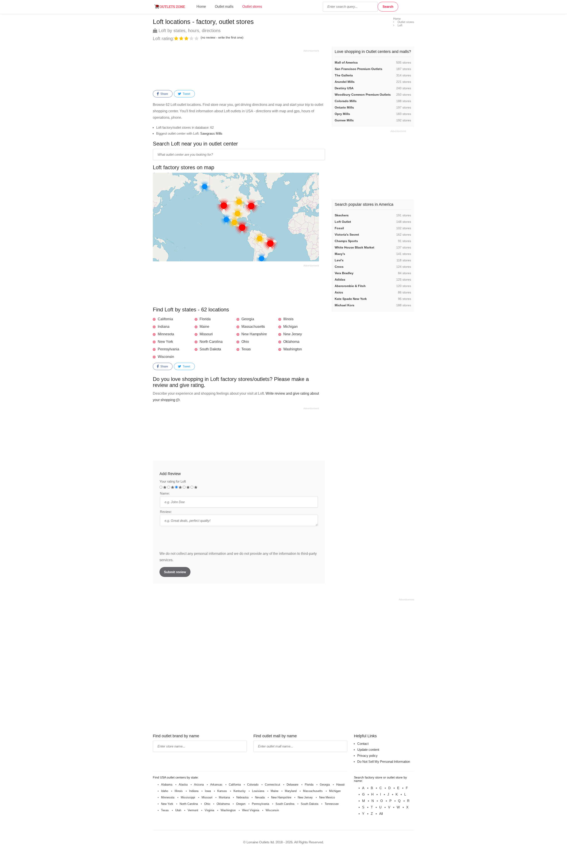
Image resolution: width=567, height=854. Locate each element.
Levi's (339, 260)
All (381, 813)
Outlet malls (224, 6)
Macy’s (340, 254)
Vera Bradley (344, 273)
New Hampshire (254, 334)
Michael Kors (344, 305)
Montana (224, 797)
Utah (178, 810)
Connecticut (272, 784)
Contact (363, 743)
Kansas (222, 791)
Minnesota (166, 334)
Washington (292, 349)
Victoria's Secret (347, 234)
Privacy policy (367, 755)
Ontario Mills (344, 107)
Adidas (340, 279)
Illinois (288, 319)
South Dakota (210, 349)
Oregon (240, 803)
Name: (165, 493)
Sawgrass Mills (211, 133)
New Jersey (292, 334)
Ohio (245, 342)
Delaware (292, 784)
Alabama (166, 784)
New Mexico (327, 797)
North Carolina (211, 342)
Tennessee (332, 803)
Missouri (206, 334)
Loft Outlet (343, 221)
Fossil (339, 228)
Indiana (163, 326)
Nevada (260, 797)
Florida (205, 319)
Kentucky (239, 791)
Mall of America (346, 62)
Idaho (164, 791)
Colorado (252, 784)
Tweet (186, 93)
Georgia (247, 319)
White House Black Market (354, 247)
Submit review (175, 572)
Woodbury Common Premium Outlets (363, 94)
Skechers (342, 215)
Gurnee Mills (344, 120)
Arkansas (216, 784)
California (165, 319)
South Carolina (285, 803)
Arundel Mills (345, 81)
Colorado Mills (346, 101)
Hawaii (340, 784)
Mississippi (188, 797)
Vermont (193, 810)
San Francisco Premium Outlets (358, 69)
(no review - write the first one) (222, 37)
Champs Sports (346, 241)
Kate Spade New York (351, 299)
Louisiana (258, 791)
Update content (368, 749)
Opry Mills (342, 114)
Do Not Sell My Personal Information (383, 761)
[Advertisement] (236, 69)
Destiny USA (344, 88)
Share (163, 93)
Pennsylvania (168, 349)
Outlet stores (252, 6)
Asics (339, 292)
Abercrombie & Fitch (350, 286)
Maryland (291, 791)
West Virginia (250, 810)
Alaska (183, 784)
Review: (166, 512)
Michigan (290, 326)
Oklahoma (291, 342)
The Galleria (344, 75)
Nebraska (242, 797)
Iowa (208, 791)
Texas (246, 349)
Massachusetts (253, 326)
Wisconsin (166, 357)
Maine (204, 326)
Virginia (209, 810)
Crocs (339, 266)
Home (201, 6)
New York (165, 342)
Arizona (199, 784)
